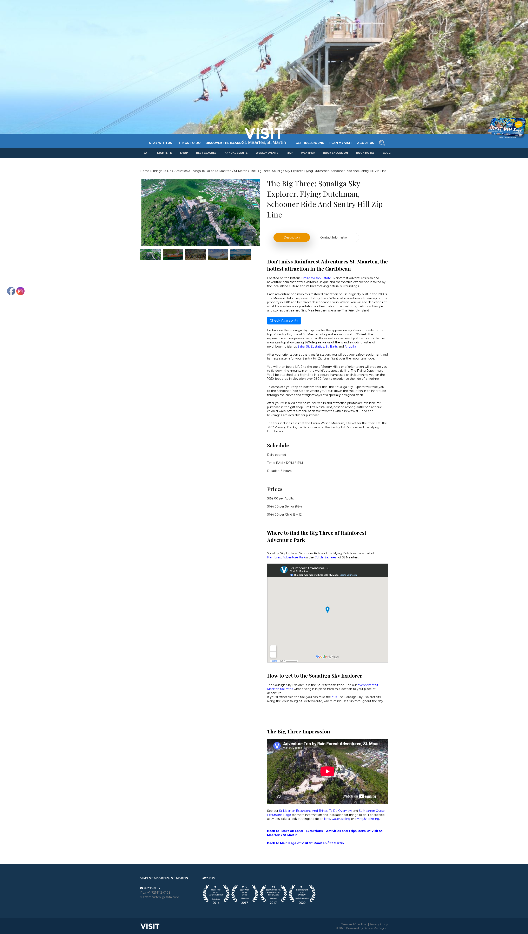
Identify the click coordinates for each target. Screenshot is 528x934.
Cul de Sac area (326, 557)
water (336, 819)
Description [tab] (292, 237)
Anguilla (350, 346)
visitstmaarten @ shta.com (159, 897)
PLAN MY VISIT (340, 143)
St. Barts (331, 346)
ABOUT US (365, 143)
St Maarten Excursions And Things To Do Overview (315, 811)
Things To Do (162, 171)
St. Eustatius (315, 346)
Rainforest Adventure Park (286, 557)
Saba (301, 346)
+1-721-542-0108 (159, 892)
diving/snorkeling (367, 819)
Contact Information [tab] (334, 237)
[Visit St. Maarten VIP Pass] (506, 128)
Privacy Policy (378, 924)
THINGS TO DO (189, 143)
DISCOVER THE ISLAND (224, 143)
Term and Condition (354, 924)
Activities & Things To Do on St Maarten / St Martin (210, 171)
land (327, 819)
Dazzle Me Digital (375, 928)
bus (334, 697)
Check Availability (284, 320)
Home (145, 171)
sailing (345, 819)
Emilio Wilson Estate (316, 278)
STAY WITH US (160, 143)
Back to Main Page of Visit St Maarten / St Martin (305, 843)
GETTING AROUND (310, 143)
